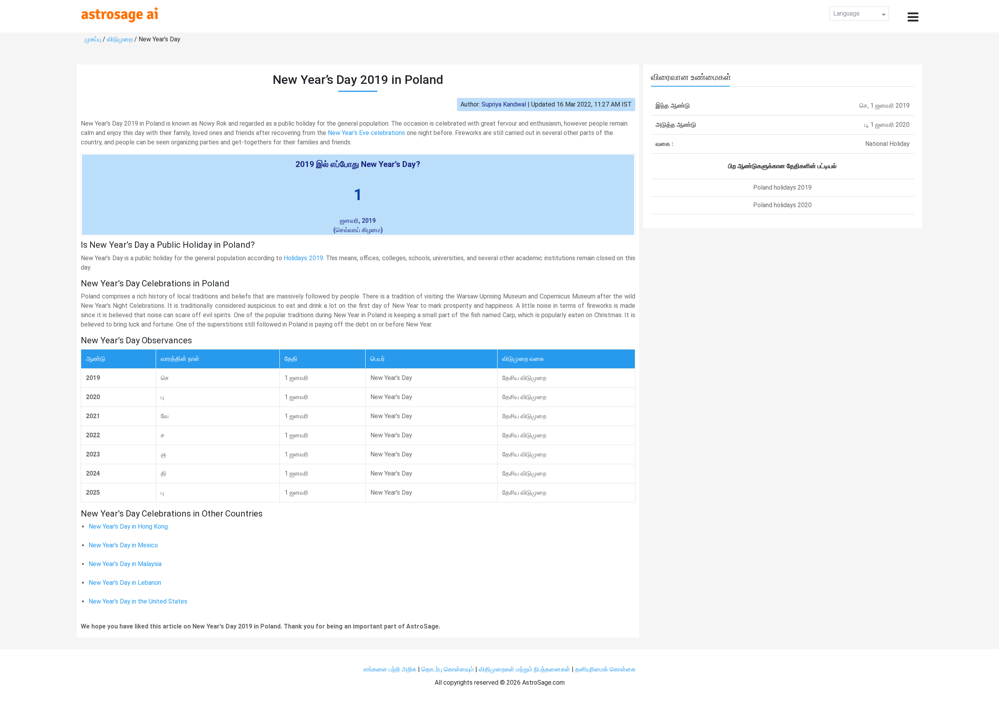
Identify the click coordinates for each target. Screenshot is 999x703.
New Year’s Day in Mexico (123, 545)
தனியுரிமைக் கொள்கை (605, 669)
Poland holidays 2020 (782, 205)
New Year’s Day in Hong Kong (128, 526)
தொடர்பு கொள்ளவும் (448, 669)
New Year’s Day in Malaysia (125, 564)
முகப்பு (94, 39)
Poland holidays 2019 (782, 187)
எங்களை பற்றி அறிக (391, 669)
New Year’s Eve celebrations (366, 133)
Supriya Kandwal (504, 104)
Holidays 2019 (303, 258)
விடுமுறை (120, 39)
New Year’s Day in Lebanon (125, 582)
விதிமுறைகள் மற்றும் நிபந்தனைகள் (524, 669)
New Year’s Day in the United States (138, 601)
